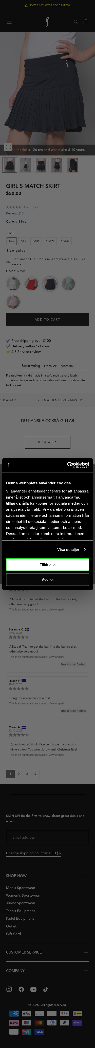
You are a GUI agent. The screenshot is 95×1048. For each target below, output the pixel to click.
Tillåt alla (47, 565)
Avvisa (47, 579)
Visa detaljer (68, 549)
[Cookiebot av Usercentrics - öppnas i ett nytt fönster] (67, 465)
